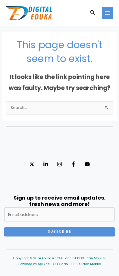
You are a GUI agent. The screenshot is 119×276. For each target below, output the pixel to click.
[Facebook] (73, 164)
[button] (92, 13)
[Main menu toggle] (108, 13)
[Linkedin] (45, 164)
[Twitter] (31, 164)
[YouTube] (87, 164)
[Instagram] (59, 164)
